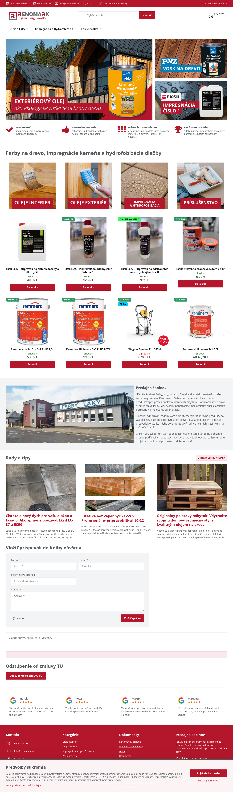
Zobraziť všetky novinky (211, 457)
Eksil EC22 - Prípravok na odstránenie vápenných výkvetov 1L (144, 270)
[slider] (26, 702)
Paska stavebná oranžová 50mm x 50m (200, 269)
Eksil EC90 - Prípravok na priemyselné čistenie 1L (88, 270)
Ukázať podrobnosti (208, 780)
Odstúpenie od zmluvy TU (26, 675)
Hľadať (147, 15)
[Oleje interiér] (32, 185)
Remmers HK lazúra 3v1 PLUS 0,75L (88, 349)
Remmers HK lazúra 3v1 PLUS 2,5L (32, 349)
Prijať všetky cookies (208, 773)
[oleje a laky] (79, 80)
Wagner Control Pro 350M (144, 349)
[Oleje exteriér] (88, 185)
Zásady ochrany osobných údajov (23, 785)
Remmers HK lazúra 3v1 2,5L (201, 349)
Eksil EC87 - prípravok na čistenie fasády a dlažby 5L (32, 270)
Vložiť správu (132, 618)
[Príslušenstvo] (200, 185)
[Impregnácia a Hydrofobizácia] (144, 185)
